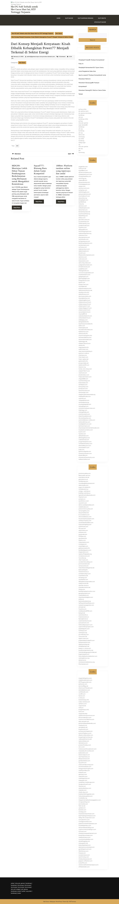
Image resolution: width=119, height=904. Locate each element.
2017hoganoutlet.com (85, 682)
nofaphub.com (83, 190)
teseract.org (82, 367)
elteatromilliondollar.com (86, 735)
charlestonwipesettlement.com (88, 833)
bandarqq (81, 115)
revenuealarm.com (84, 447)
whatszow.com (83, 235)
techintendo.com (84, 239)
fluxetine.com (82, 609)
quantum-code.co (84, 353)
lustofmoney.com (84, 857)
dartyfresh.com (83, 210)
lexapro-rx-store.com (85, 648)
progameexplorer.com (85, 441)
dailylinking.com (83, 215)
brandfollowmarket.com (86, 835)
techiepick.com (83, 384)
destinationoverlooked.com (87, 847)
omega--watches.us (84, 491)
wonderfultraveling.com (85, 562)
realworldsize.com (84, 741)
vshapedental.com (84, 400)
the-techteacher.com (85, 418)
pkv (80, 150)
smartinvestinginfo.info (85, 335)
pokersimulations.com (85, 288)
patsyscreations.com (85, 194)
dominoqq (82, 137)
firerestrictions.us (84, 571)
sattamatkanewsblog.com (86, 827)
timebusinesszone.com (85, 859)
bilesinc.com (82, 540)
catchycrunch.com (84, 188)
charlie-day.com (83, 792)
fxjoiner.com (82, 434)
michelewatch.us (83, 489)
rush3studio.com (83, 692)
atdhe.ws (81, 599)
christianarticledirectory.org (87, 662)
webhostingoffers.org (85, 233)
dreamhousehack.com (85, 416)
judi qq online (82, 109)
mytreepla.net (83, 286)
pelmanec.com (83, 684)
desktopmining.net (84, 644)
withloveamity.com (84, 223)
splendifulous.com (84, 294)
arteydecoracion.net (84, 587)
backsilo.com (82, 810)
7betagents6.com (84, 270)
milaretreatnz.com (84, 542)
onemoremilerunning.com (86, 764)
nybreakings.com (83, 406)
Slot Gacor (69, 18)
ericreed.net (82, 607)
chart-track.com (83, 560)
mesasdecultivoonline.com (86, 751)
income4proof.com (84, 196)
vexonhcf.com (83, 503)
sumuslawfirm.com (84, 819)
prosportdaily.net (84, 363)
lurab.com (81, 449)
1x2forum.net (82, 168)
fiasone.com (82, 786)
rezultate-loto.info (84, 292)
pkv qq (81, 129)
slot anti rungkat (15, 889)
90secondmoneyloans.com (86, 255)
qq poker (29, 891)
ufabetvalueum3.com (85, 304)
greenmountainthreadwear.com (88, 823)
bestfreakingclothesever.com (87, 816)
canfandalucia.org (84, 402)
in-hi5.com (82, 698)
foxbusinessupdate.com (86, 796)
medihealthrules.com (85, 396)
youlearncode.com (84, 225)
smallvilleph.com (83, 546)
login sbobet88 (83, 125)
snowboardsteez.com (85, 766)
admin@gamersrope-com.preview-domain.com (41, 56)
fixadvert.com (83, 497)
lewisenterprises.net (84, 212)
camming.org (82, 178)
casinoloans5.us (83, 615)
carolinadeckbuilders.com (86, 522)
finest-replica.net (83, 359)
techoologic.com (83, 392)
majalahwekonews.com (85, 680)
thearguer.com (83, 780)
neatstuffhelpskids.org (85, 554)
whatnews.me (83, 355)
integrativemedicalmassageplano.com (90, 800)
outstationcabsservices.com (87, 408)
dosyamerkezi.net (84, 513)
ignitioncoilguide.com (85, 451)
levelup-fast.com (83, 284)
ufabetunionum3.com (85, 302)
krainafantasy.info (84, 700)
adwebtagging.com (84, 841)
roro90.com (82, 694)
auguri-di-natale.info (84, 487)
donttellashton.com (84, 690)
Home (58, 18)
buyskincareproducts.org (86, 650)
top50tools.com (83, 526)
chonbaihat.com (83, 579)
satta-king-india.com (85, 263)
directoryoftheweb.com (86, 688)
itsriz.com (81, 711)
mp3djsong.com (83, 481)
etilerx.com (82, 325)
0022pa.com (82, 536)
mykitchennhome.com (85, 621)
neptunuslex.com (83, 485)
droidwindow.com (84, 375)
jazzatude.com (83, 534)
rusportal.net (82, 705)
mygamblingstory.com (85, 678)
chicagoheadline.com (85, 176)
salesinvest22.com (84, 365)
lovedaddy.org (83, 798)
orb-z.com (82, 747)
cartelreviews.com (84, 245)
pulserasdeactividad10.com (87, 640)
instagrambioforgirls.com (86, 768)
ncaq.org (81, 204)
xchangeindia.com (84, 412)
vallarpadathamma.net (85, 739)
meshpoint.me (83, 725)
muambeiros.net (83, 575)
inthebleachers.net (84, 646)
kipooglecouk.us (83, 619)
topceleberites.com (84, 298)
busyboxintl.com (83, 729)
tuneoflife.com (83, 863)
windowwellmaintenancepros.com (88, 865)
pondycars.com (83, 388)
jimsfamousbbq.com (85, 473)
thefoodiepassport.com (85, 625)
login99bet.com (83, 170)
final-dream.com (83, 357)
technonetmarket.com (85, 339)
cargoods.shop (83, 713)
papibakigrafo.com (84, 628)
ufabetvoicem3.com (84, 310)
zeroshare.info (83, 538)
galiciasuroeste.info (84, 548)
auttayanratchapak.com (86, 731)
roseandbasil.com (84, 595)
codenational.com (84, 439)
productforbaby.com (85, 745)
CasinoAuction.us (84, 617)
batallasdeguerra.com (85, 550)
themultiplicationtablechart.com (88, 656)
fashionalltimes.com (84, 422)
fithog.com (82, 589)
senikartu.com (83, 703)
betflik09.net (82, 202)
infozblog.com (83, 577)
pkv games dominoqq (85, 113)
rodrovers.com (83, 259)
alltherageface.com (84, 438)
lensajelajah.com (83, 200)
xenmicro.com (83, 206)
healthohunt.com (83, 331)
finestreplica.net (83, 327)
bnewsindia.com (83, 382)
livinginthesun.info (84, 709)
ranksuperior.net (83, 843)
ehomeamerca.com (84, 237)
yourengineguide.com (85, 404)
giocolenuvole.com (84, 219)
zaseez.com (82, 186)
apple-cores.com (83, 638)
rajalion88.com (83, 180)
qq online (81, 138)
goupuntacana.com (84, 182)
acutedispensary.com (85, 825)
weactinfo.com (83, 776)
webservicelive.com (84, 459)
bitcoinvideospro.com (85, 717)
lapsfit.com (82, 282)
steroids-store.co (84, 585)
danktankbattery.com (85, 788)
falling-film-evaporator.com (87, 817)
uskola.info (82, 345)
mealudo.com (83, 790)
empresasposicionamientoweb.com (89, 428)
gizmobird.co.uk (83, 479)
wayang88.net (83, 314)
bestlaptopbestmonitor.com (87, 591)
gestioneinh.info (83, 361)
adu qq (81, 117)
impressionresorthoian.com (86, 813)
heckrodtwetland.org (85, 601)
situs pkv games (83, 123)
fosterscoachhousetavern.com (87, 749)
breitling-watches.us (84, 493)
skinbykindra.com (84, 436)
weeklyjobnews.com (84, 837)
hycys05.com (83, 762)
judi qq (81, 121)
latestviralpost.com (84, 755)
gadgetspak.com (83, 276)
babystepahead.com (85, 845)
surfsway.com (83, 247)
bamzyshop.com (83, 386)
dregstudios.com (83, 552)
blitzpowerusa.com (84, 758)
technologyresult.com (85, 231)
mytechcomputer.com (85, 453)
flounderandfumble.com (86, 329)
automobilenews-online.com (87, 420)
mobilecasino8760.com (85, 611)
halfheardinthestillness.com (86, 603)
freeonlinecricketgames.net (86, 568)
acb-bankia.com (83, 804)
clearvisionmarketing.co (85, 351)
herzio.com (82, 696)
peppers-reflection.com (85, 861)
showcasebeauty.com (85, 516)
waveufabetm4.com (84, 312)
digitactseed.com (84, 251)
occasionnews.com (84, 855)
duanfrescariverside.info (86, 324)
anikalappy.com (83, 320)
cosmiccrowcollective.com (86, 719)
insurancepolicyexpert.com (86, 518)
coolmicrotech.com (84, 414)
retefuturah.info (83, 333)
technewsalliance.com (85, 337)
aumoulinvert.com (84, 623)
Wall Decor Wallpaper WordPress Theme (55, 901)
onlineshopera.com (84, 208)
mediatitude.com (84, 507)
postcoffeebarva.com (85, 733)
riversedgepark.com (84, 184)
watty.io (81, 707)
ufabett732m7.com (84, 371)
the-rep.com (82, 528)
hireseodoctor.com (84, 280)
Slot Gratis (102, 18)
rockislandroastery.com (85, 443)
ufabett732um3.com (85, 343)
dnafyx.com (82, 217)
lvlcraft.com (82, 253)
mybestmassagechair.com (86, 605)
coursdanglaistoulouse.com (87, 483)
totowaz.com (82, 831)
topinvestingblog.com (85, 524)
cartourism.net (83, 636)
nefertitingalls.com (84, 192)
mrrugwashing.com (84, 802)
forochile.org (82, 558)
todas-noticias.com (84, 702)
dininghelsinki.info (84, 322)
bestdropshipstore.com (85, 243)
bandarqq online (83, 119)
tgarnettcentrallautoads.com (87, 495)
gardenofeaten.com (84, 760)
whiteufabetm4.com (85, 318)
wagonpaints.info (84, 347)
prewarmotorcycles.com (86, 509)
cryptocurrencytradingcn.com (87, 829)
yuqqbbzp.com (83, 269)
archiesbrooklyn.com (85, 573)
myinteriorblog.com (84, 380)
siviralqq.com (82, 812)
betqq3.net (82, 613)
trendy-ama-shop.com (85, 369)
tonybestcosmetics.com (86, 430)
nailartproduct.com (84, 249)
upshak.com (82, 808)
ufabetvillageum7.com (85, 308)
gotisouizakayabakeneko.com (87, 723)
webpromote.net (83, 583)
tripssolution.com (84, 261)
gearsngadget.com (84, 278)
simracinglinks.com (84, 511)
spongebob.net (83, 727)
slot (17, 146)
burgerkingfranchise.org (85, 737)
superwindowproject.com (86, 626)
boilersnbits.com (83, 753)
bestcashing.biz (83, 570)
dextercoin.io (82, 660)
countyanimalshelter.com (86, 839)
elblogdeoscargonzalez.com (87, 581)
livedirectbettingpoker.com (86, 794)
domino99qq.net (83, 686)
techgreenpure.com (84, 241)
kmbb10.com (82, 772)
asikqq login (82, 142)
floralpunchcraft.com (85, 784)
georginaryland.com (84, 593)
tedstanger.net (83, 341)
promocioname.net (84, 564)
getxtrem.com (83, 774)
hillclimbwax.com (83, 851)
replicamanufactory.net (85, 290)
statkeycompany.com (85, 520)
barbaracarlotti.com (84, 642)
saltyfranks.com (83, 530)
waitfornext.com (83, 349)
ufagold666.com (83, 379)
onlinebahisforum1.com (85, 174)
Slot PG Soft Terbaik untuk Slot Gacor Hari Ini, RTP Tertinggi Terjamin (24, 9)
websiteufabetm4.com (85, 316)
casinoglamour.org (84, 658)
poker (12, 883)
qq (79, 144)
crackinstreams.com (84, 274)
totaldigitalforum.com (85, 424)
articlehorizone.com (84, 267)
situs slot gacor (100, 22)
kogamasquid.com (84, 654)
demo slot (82, 135)
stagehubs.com (83, 166)
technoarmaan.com (84, 426)
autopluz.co (82, 499)
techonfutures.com (84, 390)
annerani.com (82, 532)
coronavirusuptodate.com (86, 272)
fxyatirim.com (83, 227)
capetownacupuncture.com (87, 715)
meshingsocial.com (84, 778)
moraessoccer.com (84, 556)
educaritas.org (83, 198)
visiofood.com (83, 373)
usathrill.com (82, 398)
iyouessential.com (84, 221)
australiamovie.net (84, 477)
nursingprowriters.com (85, 821)
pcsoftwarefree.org (84, 214)
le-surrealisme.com (84, 515)
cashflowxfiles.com (84, 770)
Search (92, 30)
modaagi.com (83, 544)
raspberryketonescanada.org (87, 394)
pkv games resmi (83, 111)
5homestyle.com (83, 664)
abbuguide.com (83, 229)
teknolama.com (83, 743)
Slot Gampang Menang (85, 18)
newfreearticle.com (84, 757)
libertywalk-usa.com (84, 475)
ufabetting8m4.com (84, 300)
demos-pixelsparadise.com (86, 505)
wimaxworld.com (84, 566)
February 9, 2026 (18, 56)
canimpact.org (83, 632)
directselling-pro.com (85, 445)
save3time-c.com (84, 501)
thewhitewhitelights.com (86, 597)
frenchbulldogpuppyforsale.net (88, 652)
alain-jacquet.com (84, 721)
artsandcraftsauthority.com (87, 457)
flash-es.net (82, 806)
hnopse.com (82, 853)
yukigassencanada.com (85, 265)
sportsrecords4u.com (85, 296)
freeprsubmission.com (85, 377)
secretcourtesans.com (85, 172)
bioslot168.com (83, 455)
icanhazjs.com (83, 630)
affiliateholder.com (84, 867)
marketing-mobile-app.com (87, 782)
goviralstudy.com (84, 634)
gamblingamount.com (85, 849)
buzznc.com (82, 432)
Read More (18, 208)
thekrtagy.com (83, 410)
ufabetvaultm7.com (84, 306)
